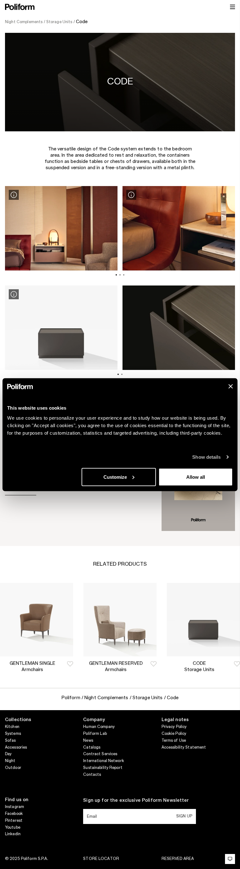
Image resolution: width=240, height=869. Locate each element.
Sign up (184, 816)
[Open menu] (232, 7)
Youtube (12, 827)
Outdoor (13, 768)
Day (8, 754)
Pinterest (13, 820)
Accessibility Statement (184, 747)
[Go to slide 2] (120, 274)
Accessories (16, 747)
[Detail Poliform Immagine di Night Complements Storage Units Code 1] (14, 195)
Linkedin (13, 834)
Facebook (14, 814)
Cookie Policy (174, 733)
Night (10, 761)
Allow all (195, 476)
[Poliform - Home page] (20, 7)
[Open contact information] (230, 859)
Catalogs (91, 747)
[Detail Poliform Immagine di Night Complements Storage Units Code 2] (131, 195)
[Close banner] (230, 386)
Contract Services (100, 754)
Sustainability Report (102, 768)
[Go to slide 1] (116, 274)
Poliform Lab (95, 733)
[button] (70, 664)
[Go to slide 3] (123, 274)
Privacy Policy (174, 727)
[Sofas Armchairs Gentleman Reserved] (120, 619)
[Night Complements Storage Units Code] (203, 619)
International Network (103, 761)
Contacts (92, 774)
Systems (13, 733)
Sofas (10, 740)
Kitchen (12, 727)
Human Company (99, 727)
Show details (206, 457)
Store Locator (101, 859)
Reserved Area (178, 859)
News (88, 740)
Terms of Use (174, 740)
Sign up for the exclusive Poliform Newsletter (136, 800)
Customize (115, 476)
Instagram (14, 807)
